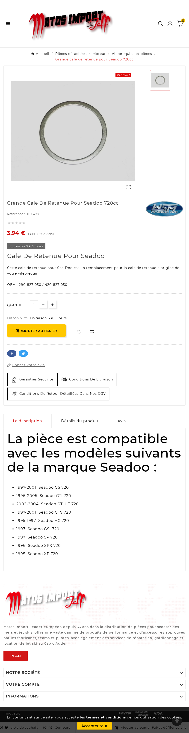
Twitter (23, 353)
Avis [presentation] (122, 421)
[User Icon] (170, 23)
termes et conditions (106, 717)
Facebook (11, 353)
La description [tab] (27, 421)
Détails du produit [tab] (80, 421)
